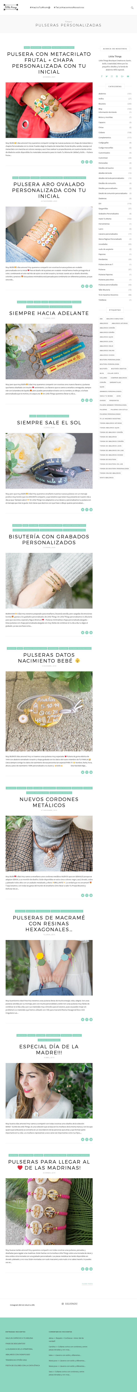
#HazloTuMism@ (40, 7)
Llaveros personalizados (60, 302)
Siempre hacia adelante (49, 313)
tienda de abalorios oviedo (111, 455)
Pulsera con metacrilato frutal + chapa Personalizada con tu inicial (49, 63)
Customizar (103, 158)
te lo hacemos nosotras (110, 419)
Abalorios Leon (106, 341)
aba (101, 319)
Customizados (104, 153)
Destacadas (103, 163)
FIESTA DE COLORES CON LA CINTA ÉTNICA (23, 1365)
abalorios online (107, 350)
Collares (33, 525)
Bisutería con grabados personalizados (49, 539)
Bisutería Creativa (118, 369)
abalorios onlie (106, 346)
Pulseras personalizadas (63, 47)
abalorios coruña (107, 328)
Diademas (102, 198)
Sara (50, 1371)
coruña (103, 382)
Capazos (102, 122)
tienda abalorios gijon (109, 428)
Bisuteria (22, 302)
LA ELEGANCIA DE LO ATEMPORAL (19, 1349)
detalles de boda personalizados (111, 178)
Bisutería (103, 369)
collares (103, 378)
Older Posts (87, 1284)
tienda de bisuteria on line (111, 464)
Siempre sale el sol (49, 422)
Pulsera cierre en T (106, 264)
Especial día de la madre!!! (49, 1049)
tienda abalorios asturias (111, 423)
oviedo (103, 400)
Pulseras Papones (106, 274)
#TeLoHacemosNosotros (69, 7)
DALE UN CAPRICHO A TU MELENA (19, 1338)
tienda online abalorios (110, 473)
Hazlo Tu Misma (63, 788)
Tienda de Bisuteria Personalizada (114, 468)
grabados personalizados (110, 391)
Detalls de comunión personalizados (113, 193)
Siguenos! (71, 1304)
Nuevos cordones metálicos (49, 802)
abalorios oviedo (107, 355)
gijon (102, 387)
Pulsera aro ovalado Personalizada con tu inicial (49, 190)
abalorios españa (107, 332)
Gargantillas (49, 788)
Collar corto (113, 373)
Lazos (44, 302)
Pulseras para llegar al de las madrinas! (49, 1164)
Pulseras (46, 47)
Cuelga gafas (104, 142)
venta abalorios (107, 478)
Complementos (43, 911)
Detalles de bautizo (106, 168)
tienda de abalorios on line (112, 450)
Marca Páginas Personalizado (26, 530)
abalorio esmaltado (114, 319)
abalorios (11, 788)
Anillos (31, 1035)
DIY (100, 203)
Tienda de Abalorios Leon (110, 446)
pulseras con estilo (119, 409)
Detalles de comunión (107, 183)
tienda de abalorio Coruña (111, 432)
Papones (102, 254)
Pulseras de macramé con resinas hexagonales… (49, 923)
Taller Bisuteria (104, 290)
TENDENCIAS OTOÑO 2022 (16, 1360)
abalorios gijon (106, 337)
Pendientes (66, 1035)
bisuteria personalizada (110, 360)
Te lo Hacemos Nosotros (74, 178)
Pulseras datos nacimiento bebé (46, 657)
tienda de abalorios (108, 437)
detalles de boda (105, 173)
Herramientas (104, 224)
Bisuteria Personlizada (109, 364)
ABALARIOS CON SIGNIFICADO (18, 1354)
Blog (27, 47)
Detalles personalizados (108, 188)
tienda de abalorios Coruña (112, 441)
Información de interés (108, 112)
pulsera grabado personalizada (113, 405)
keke (51, 1355)
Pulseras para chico (106, 279)
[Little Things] (11, 10)
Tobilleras (102, 300)
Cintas (37, 302)
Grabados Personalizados (50, 525)
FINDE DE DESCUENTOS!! (15, 1343)
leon (119, 396)
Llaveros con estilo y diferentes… (68, 1355)
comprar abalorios (119, 378)
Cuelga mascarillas (106, 147)
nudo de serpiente (106, 249)
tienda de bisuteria (108, 459)
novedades (35, 47)
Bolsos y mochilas (106, 117)
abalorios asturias (120, 323)
